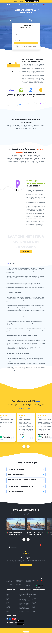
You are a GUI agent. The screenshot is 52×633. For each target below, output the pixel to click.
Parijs (33, 599)
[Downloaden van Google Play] (35, 1)
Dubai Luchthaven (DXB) (24, 609)
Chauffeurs (28, 4)
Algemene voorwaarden (30, 580)
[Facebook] (7, 619)
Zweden (7, 608)
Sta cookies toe (26, 631)
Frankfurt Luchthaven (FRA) (24, 602)
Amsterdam (34, 598)
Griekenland (8, 601)
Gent (33, 595)
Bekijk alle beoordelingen (26, 409)
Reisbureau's (18, 581)
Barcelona (34, 602)
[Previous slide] (23, 446)
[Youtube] (13, 619)
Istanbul (33, 612)
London (33, 606)
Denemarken (8, 610)
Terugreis (18, 40)
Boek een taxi (26, 565)
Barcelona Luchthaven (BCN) (25, 607)
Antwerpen (34, 594)
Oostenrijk (8, 606)
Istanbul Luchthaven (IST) (24, 608)
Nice (33, 601)
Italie (7, 263)
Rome (33, 607)
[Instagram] (15, 619)
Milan (33, 610)
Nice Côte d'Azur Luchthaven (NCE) (26, 598)
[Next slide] (28, 446)
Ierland (7, 602)
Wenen (33, 611)
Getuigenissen (9, 584)
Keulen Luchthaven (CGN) (24, 606)
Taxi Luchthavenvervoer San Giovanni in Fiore (15, 533)
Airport (12, 4)
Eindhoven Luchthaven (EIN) (24, 603)
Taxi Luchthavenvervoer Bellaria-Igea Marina (36, 533)
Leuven (33, 597)
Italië (22, 15)
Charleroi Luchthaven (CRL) (24, 593)
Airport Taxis (17, 15)
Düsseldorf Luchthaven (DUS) (25, 600)
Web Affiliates (18, 582)
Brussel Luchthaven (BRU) (24, 591)
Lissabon (33, 604)
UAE (7, 604)
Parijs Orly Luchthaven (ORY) (25, 596)
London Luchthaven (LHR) (24, 611)
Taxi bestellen (26, 251)
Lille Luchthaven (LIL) (23, 599)
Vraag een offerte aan (13, 66)
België (7, 591)
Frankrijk (7, 594)
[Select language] (44, 4)
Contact (35, 4)
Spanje (7, 597)
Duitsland (8, 595)
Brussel (33, 591)
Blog (7, 582)
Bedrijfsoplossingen (19, 580)
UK (6, 603)
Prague (33, 608)
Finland (7, 611)
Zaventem (34, 593)
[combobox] (23, 32)
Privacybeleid (28, 581)
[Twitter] (10, 619)
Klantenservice (9, 581)
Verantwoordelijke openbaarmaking (29, 583)
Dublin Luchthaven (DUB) (24, 604)
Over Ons (8, 580)
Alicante (33, 603)
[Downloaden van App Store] (28, 1)
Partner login (28, 585)
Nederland (8, 593)
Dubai (33, 614)
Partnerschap (22, 4)
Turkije (7, 612)
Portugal (7, 598)
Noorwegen (8, 607)
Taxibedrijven (18, 584)
